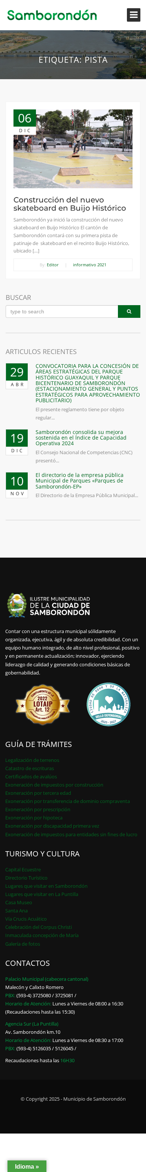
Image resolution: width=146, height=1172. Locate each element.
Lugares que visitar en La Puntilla (41, 894)
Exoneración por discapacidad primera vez (52, 825)
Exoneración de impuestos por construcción (54, 784)
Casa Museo (18, 902)
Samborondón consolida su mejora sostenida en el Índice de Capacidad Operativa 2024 (81, 437)
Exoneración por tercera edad (38, 793)
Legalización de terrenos (32, 760)
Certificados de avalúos (31, 776)
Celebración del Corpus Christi (38, 927)
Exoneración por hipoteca (34, 817)
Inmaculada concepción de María (42, 935)
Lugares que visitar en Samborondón (46, 886)
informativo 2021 (89, 264)
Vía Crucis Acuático (26, 918)
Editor (53, 264)
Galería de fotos (22, 943)
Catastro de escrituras (29, 768)
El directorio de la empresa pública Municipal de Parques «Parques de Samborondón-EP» (80, 480)
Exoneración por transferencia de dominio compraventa (67, 801)
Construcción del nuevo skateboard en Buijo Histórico (69, 204)
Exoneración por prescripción (37, 809)
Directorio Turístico (26, 877)
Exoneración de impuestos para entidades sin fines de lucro (71, 834)
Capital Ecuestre (23, 869)
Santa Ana (16, 910)
